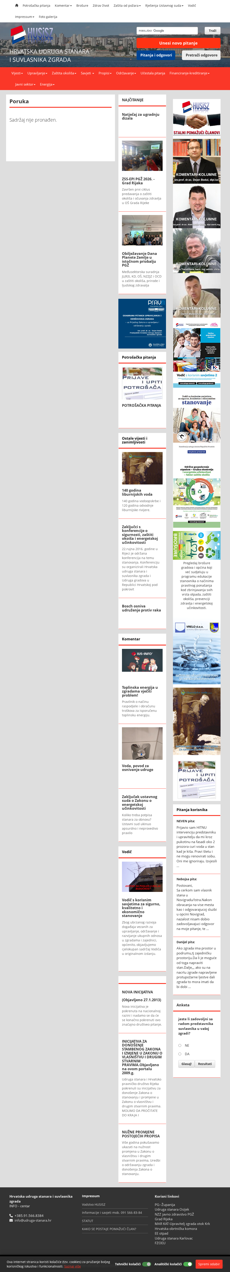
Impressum (23, 17)
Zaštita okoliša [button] (63, 73)
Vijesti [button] (16, 73)
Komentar (62, 5)
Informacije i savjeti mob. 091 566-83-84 (112, 1212)
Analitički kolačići (168, 1264)
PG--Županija (165, 1204)
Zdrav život (101, 5)
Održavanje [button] (125, 73)
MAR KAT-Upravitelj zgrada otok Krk (182, 1223)
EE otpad (161, 1233)
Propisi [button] (104, 73)
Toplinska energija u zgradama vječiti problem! (140, 691)
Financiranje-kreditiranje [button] (188, 73)
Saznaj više (72, 1266)
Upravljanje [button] (36, 73)
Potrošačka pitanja (36, 5)
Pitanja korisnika (192, 809)
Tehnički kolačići (128, 1264)
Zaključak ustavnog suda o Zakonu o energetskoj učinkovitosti (139, 802)
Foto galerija (48, 17)
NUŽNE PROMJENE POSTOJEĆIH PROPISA (141, 1134)
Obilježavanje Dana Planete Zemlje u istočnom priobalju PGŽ (139, 259)
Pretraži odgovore (201, 55)
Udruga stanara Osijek (172, 1209)
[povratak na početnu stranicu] (34, 34)
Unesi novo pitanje (178, 43)
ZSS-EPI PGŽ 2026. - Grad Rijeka (138, 180)
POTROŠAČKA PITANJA (141, 405)
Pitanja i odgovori (156, 55)
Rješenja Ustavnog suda (163, 5)
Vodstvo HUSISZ (93, 1204)
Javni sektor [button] (24, 84)
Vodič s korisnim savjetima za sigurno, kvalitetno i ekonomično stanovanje (141, 908)
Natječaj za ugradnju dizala (140, 116)
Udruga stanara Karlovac (174, 1238)
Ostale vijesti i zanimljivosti (134, 440)
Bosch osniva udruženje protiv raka (141, 608)
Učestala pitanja (153, 73)
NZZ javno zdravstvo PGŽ (174, 1214)
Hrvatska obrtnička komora (176, 1228)
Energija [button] (46, 84)
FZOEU (160, 1243)
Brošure (82, 5)
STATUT (87, 1221)
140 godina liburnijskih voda (137, 492)
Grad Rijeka (163, 1219)
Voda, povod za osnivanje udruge (137, 767)
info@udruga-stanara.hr (33, 1220)
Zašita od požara (126, 5)
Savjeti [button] (86, 73)
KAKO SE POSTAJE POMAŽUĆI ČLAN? (109, 1229)
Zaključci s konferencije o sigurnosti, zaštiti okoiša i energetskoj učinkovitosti (140, 534)
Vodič (192, 5)
